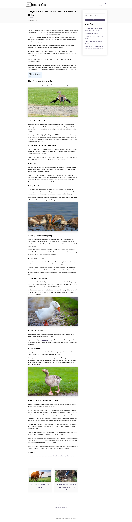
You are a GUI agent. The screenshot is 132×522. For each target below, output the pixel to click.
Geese (29, 461)
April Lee (31, 17)
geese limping (45, 340)
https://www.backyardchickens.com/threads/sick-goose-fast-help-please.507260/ (52, 456)
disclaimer (48, 34)
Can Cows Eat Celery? (91, 33)
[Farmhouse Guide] (36, 4)
